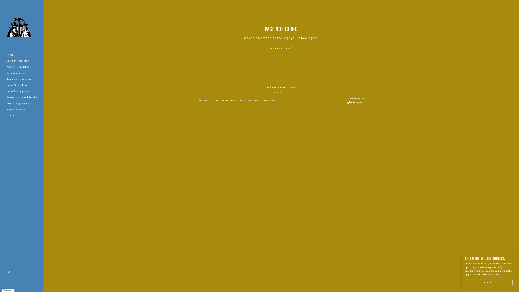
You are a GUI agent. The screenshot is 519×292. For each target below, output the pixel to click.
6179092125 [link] (281, 92)
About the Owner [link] (16, 109)
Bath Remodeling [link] (16, 72)
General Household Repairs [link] (21, 97)
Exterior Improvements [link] (19, 103)
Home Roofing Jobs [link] (17, 91)
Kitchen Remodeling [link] (17, 66)
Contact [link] (11, 115)
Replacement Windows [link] (19, 79)
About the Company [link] (17, 60)
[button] (9, 272)
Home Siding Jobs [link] (16, 85)
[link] (18, 27)
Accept (488, 282)
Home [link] (9, 54)
